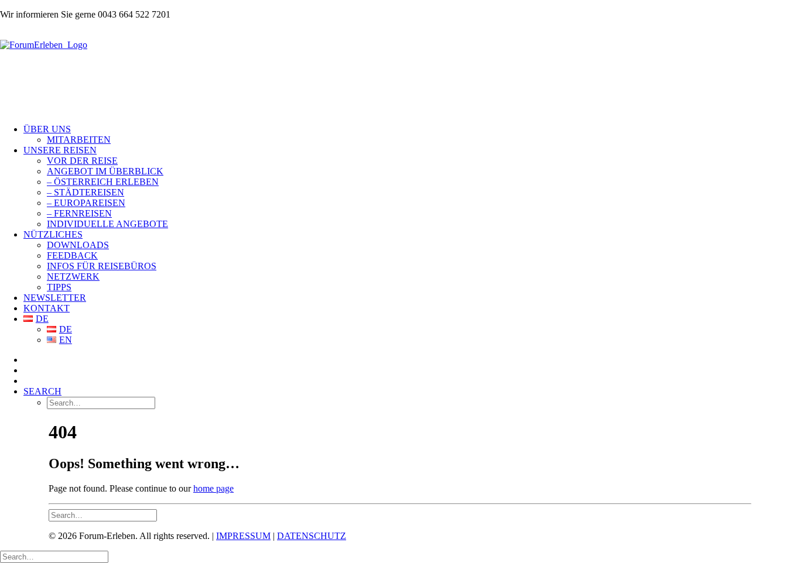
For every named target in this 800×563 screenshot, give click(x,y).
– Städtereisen (85, 192)
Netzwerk (73, 277)
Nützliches (53, 234)
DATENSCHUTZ (311, 536)
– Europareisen (86, 203)
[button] (42, 391)
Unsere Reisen (60, 150)
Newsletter (54, 298)
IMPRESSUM (243, 536)
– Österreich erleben (103, 182)
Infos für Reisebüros (101, 266)
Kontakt (46, 308)
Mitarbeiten (79, 140)
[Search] (103, 515)
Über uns (47, 129)
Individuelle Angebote (107, 224)
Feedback (72, 255)
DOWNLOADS (78, 245)
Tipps (59, 287)
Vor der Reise (82, 161)
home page (213, 488)
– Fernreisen (79, 213)
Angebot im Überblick (105, 171)
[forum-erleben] (400, 72)
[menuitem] (411, 134)
